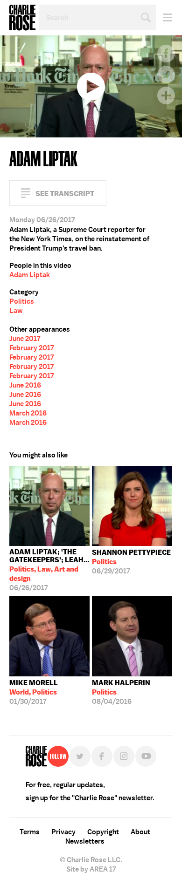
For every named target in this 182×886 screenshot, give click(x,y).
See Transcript (64, 193)
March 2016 (28, 413)
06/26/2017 (49, 570)
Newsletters (85, 841)
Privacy (63, 832)
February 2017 (31, 348)
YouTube (145, 756)
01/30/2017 (33, 692)
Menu (164, 17)
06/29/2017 (131, 562)
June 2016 (25, 385)
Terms (30, 832)
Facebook (166, 53)
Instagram (123, 756)
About (140, 832)
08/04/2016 (121, 692)
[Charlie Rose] (36, 756)
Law (16, 310)
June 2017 (24, 338)
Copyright (103, 832)
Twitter (166, 74)
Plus (166, 95)
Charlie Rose (22, 18)
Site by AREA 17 (91, 869)
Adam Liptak (29, 274)
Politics (21, 301)
